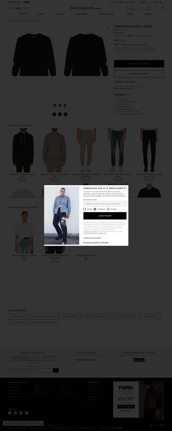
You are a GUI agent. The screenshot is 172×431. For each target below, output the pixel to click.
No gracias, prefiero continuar (95, 242)
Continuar (105, 216)
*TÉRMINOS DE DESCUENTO (92, 238)
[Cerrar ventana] (126, 187)
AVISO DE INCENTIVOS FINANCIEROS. (95, 233)
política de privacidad (90, 231)
